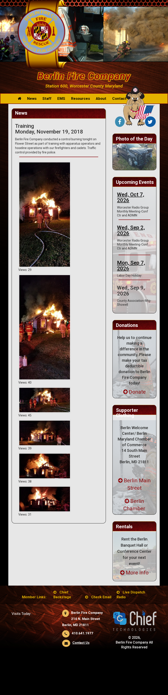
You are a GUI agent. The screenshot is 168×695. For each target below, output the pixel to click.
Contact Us (80, 643)
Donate (137, 392)
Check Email (101, 597)
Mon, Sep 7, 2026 (131, 266)
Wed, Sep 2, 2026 (131, 230)
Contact (119, 98)
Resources (80, 98)
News (32, 98)
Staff (46, 98)
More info (137, 573)
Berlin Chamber (134, 505)
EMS (61, 98)
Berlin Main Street (137, 484)
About (101, 98)
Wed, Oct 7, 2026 (130, 197)
